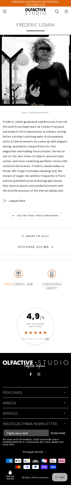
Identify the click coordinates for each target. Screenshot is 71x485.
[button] (57, 11)
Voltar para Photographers (38, 215)
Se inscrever (58, 433)
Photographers (38, 112)
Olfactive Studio (39, 477)
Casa (24, 112)
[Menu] (4, 11)
